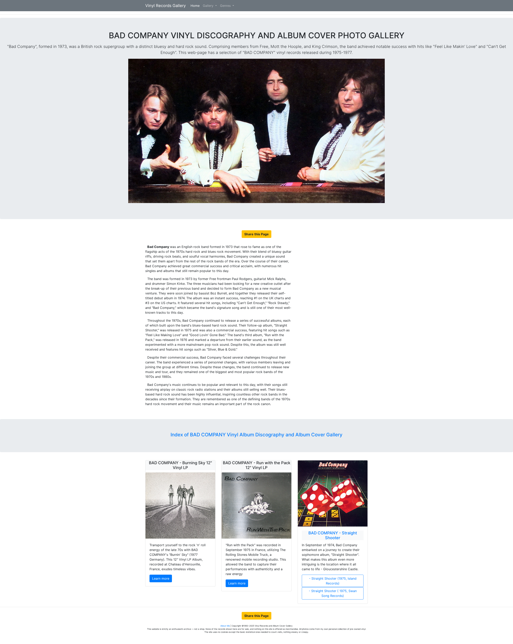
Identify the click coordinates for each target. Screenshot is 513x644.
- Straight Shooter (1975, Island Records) (332, 580)
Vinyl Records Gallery (165, 5)
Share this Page (256, 234)
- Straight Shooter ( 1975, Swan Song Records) (333, 593)
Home (196, 6)
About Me (225, 626)
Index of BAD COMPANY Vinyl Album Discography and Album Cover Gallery (256, 435)
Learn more (160, 578)
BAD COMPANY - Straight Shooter (332, 535)
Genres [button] (226, 6)
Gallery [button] (208, 6)
